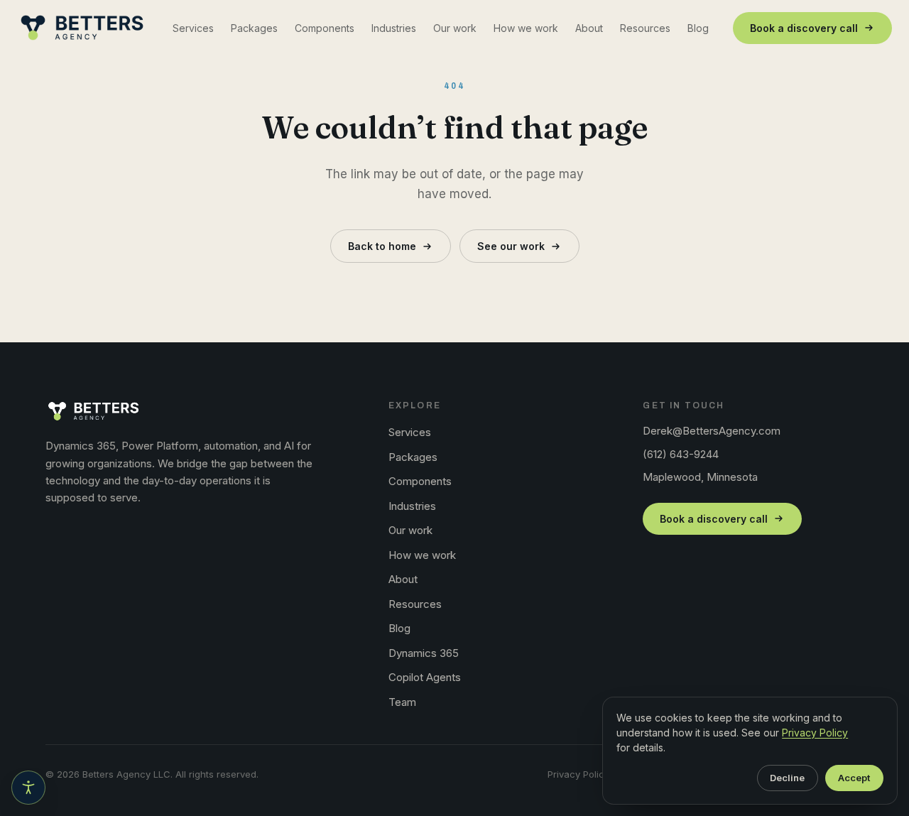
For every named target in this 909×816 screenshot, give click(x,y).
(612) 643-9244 (681, 454)
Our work (455, 28)
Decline (787, 777)
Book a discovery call (804, 28)
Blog (698, 28)
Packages (254, 28)
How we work (526, 28)
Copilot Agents (424, 677)
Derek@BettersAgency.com (711, 430)
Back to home (382, 246)
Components (324, 28)
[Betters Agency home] (82, 27)
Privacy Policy (578, 774)
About (589, 28)
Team (402, 702)
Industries (393, 28)
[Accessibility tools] (28, 788)
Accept (854, 777)
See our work (511, 246)
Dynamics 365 (423, 653)
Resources (645, 28)
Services (193, 28)
